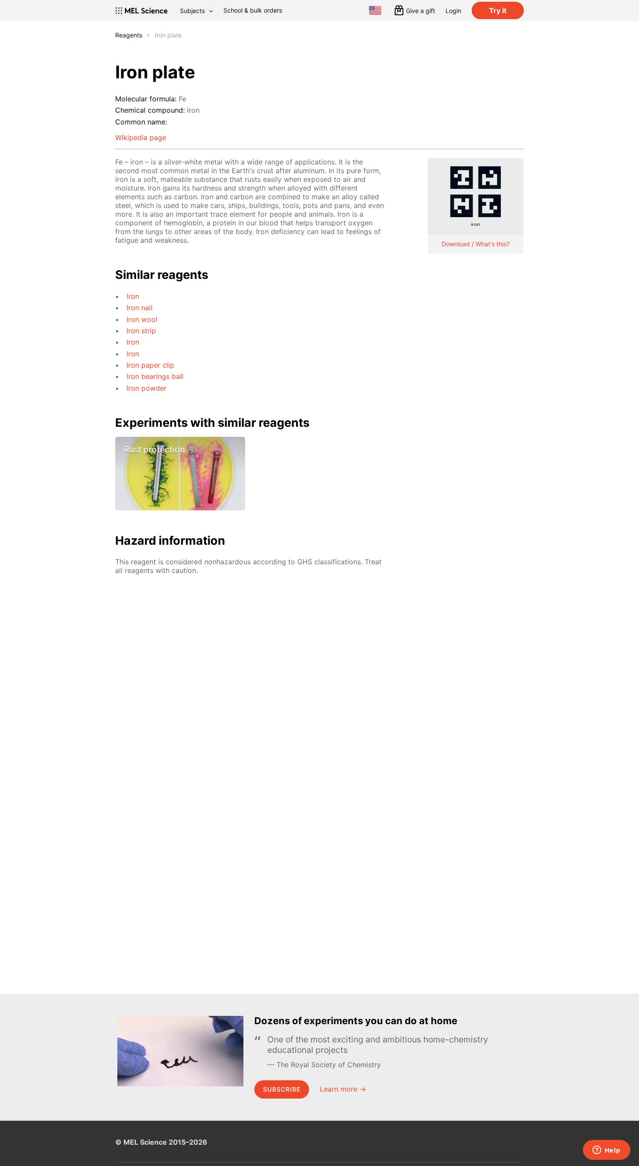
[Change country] (375, 10)
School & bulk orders (252, 10)
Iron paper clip (150, 365)
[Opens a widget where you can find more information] (606, 1151)
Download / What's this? (475, 244)
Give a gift (420, 10)
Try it (497, 10)
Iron (132, 296)
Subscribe (281, 1089)
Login (453, 10)
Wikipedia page (140, 137)
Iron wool (141, 319)
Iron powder (146, 388)
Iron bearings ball (154, 376)
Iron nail (139, 307)
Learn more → (343, 1089)
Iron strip (141, 330)
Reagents (128, 35)
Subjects (192, 10)
